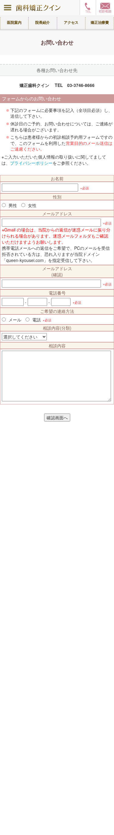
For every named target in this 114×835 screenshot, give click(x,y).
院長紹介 (42, 22)
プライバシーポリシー (31, 163)
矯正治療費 (100, 22)
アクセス (71, 22)
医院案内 (14, 22)
